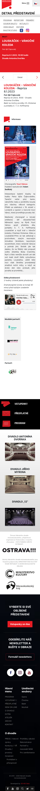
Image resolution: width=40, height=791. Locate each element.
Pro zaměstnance (27, 752)
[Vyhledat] (22, 788)
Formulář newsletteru (20, 657)
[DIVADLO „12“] (20, 517)
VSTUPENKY (21, 403)
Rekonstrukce (25, 742)
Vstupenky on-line (20, 624)
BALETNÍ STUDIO (10, 30)
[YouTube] (12, 788)
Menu (24, 3)
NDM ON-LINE (11, 707)
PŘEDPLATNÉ (21, 413)
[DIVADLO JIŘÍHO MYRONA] (20, 484)
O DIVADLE (9, 710)
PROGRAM (7, 20)
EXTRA (8, 714)
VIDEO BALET (8, 27)
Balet (24, 704)
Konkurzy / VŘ (11, 745)
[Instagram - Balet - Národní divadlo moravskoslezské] (27, 30)
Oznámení (9, 756)
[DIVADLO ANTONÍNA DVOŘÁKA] (20, 452)
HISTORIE (20, 27)
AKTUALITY (24, 24)
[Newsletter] (27, 788)
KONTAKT (9, 724)
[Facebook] (7, 788)
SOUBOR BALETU (10, 24)
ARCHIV (8, 721)
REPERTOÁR (19, 20)
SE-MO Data (25, 783)
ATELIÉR (8, 717)
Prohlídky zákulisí (27, 739)
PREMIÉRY (30, 20)
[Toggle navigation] (36, 3)
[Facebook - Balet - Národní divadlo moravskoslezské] (21, 30)
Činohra (25, 700)
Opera (24, 697)
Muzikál (25, 707)
